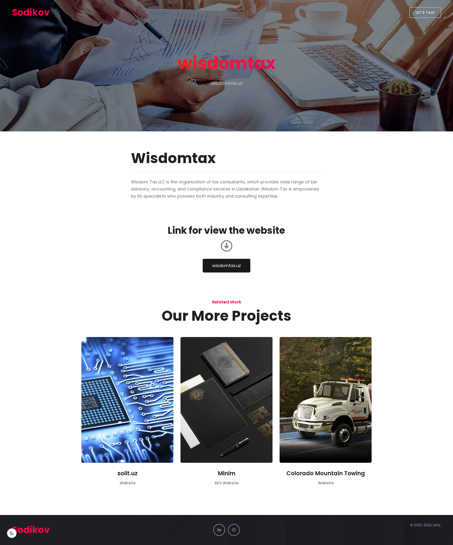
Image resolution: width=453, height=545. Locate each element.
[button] (226, 265)
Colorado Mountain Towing (325, 473)
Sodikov (31, 12)
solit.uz (127, 473)
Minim (226, 473)
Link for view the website (226, 230)
